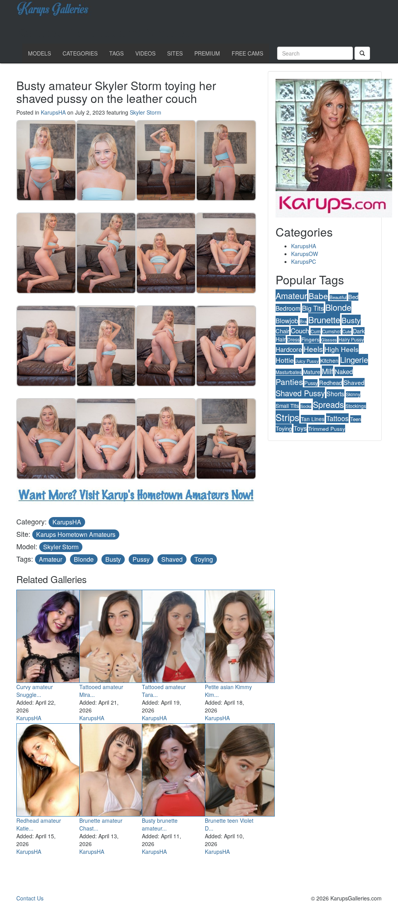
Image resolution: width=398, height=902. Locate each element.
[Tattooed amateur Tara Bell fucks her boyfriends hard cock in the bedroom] (177, 635)
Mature (311, 372)
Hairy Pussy (351, 339)
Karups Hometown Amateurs (75, 534)
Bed (353, 297)
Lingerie (354, 359)
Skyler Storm (145, 112)
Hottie (285, 360)
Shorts (335, 393)
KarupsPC (303, 261)
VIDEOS (145, 53)
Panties (289, 381)
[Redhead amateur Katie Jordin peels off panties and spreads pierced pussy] (51, 768)
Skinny (353, 394)
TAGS (116, 53)
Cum (316, 331)
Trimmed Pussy (326, 428)
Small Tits (287, 405)
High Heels (342, 349)
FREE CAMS (247, 53)
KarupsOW (304, 254)
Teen (355, 419)
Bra (303, 321)
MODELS (39, 53)
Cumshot (331, 331)
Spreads (328, 404)
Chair (282, 331)
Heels (313, 348)
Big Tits (313, 308)
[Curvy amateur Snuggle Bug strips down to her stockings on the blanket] (51, 635)
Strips (287, 417)
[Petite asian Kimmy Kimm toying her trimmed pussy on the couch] (240, 635)
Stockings (356, 405)
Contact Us (30, 898)
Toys (300, 428)
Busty (113, 559)
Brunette (324, 319)
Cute (346, 331)
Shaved (172, 559)
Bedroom (288, 308)
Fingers (310, 339)
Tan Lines (313, 419)
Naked (344, 371)
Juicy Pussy (307, 361)
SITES (175, 53)
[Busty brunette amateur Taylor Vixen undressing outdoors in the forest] (177, 768)
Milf (327, 371)
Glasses (329, 339)
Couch (300, 330)
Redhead (330, 382)
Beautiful (338, 297)
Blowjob (287, 320)
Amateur (50, 559)
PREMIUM (207, 53)
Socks (305, 406)
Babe (318, 295)
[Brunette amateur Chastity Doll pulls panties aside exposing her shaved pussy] (114, 768)
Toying (203, 559)
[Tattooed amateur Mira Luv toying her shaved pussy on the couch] (114, 635)
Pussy (141, 559)
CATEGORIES (80, 53)
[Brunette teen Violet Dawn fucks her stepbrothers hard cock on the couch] (240, 768)
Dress (293, 339)
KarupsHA (53, 112)
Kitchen (329, 360)
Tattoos (337, 418)
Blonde (84, 559)
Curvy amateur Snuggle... (34, 690)
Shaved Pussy (300, 393)
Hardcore (289, 349)
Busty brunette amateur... (160, 824)
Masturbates (289, 372)
